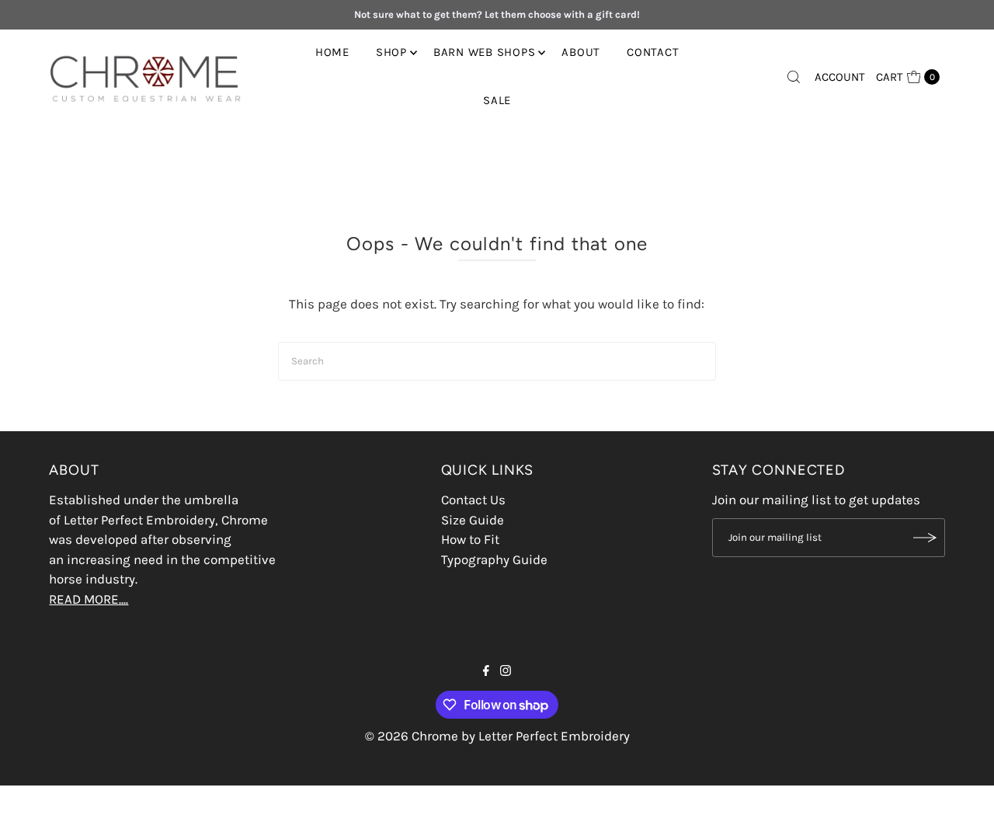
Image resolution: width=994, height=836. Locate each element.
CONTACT (653, 52)
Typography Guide (494, 559)
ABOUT (580, 52)
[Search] (794, 76)
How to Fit (470, 539)
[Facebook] (486, 671)
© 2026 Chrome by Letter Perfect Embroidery (497, 736)
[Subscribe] (925, 537)
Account (840, 77)
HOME (332, 52)
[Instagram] (505, 671)
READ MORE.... (88, 599)
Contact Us (473, 499)
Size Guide (472, 520)
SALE (497, 100)
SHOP (391, 52)
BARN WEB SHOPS (484, 52)
